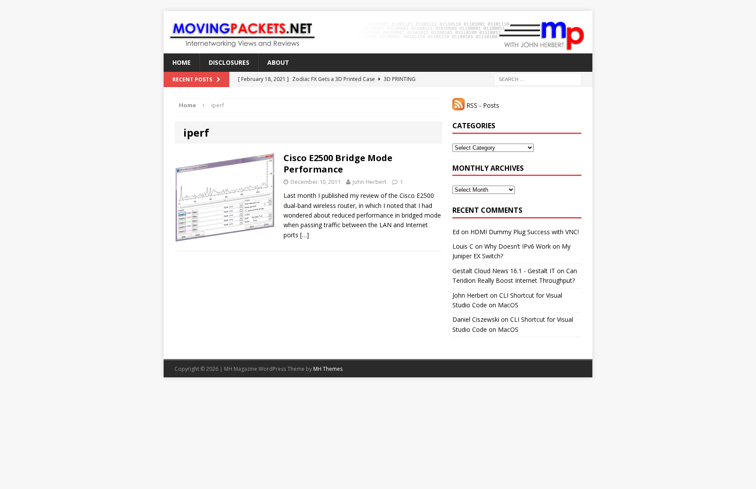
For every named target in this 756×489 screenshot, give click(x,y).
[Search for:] (537, 79)
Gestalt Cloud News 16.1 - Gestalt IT (503, 271)
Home (181, 62)
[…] (304, 235)
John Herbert (369, 182)
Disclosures (229, 62)
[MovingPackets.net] (378, 32)
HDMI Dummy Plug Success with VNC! (524, 232)
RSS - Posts (482, 105)
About (278, 62)
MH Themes (328, 369)
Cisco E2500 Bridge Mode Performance (338, 163)
